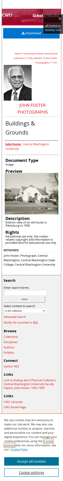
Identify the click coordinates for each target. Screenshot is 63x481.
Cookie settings (31, 472)
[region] (31, 447)
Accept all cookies (31, 461)
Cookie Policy (19, 449)
